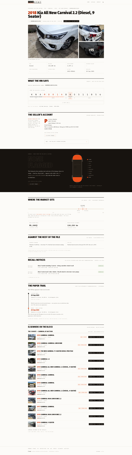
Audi (51, 448)
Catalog (93, 2)
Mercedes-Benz (43, 448)
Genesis (55, 448)
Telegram (98, 451)
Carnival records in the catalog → (37, 429)
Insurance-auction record (35, 8)
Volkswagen (60, 448)
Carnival (50, 8)
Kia (45, 8)
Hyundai (34, 448)
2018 (56, 8)
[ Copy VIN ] (66, 102)
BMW (48, 448)
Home (88, 2)
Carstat (29, 451)
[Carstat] (34, 2)
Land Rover (66, 448)
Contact (99, 2)
